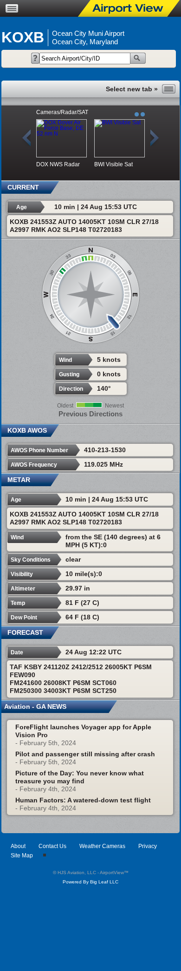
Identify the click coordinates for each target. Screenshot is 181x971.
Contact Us (52, 846)
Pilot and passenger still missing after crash (85, 754)
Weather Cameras (102, 846)
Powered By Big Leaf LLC (90, 881)
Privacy (147, 846)
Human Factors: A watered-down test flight (83, 800)
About (18, 846)
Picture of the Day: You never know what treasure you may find (79, 777)
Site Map (22, 855)
